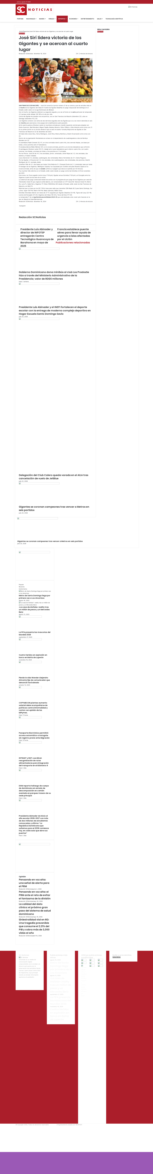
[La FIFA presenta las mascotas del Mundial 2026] (30, 617)
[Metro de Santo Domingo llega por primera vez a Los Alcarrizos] (35, 593)
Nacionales (30, 19)
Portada (20, 19)
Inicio (21, 31)
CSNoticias (52, 1125)
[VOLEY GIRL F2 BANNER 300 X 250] (34, 553)
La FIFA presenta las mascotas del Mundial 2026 (34, 633)
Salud (99, 19)
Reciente (22, 587)
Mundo (41, 19)
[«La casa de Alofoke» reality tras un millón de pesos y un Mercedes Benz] (35, 605)
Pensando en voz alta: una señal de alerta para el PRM (34, 883)
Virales (51, 19)
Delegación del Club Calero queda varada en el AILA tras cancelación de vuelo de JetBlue (53, 476)
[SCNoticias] (35, 9)
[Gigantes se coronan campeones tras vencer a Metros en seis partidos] (39, 484)
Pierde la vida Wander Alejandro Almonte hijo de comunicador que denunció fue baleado (34, 680)
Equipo (18, 1131)
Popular (21, 584)
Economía (73, 19)
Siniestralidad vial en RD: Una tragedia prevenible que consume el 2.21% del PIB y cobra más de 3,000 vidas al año (34, 926)
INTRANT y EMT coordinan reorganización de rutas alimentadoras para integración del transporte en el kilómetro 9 (34, 762)
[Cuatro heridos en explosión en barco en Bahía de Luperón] (30, 640)
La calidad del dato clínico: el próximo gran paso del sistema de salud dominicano (35, 909)
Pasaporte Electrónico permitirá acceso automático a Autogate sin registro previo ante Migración (34, 735)
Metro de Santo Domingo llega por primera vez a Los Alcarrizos (34, 596)
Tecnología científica (114, 19)
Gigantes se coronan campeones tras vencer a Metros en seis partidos (50, 541)
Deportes (61, 19)
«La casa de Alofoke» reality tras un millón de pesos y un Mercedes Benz (34, 609)
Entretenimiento (87, 19)
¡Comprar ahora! (21, 1138)
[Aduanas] (34, 844)
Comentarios (23, 589)
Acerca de (19, 1129)
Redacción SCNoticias (26, 53)
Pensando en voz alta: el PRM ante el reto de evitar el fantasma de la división (35, 895)
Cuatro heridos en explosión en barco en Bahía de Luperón (33, 656)
